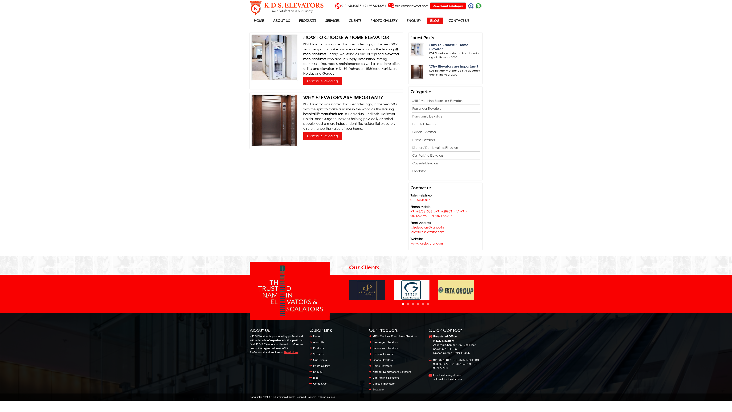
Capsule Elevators (425, 163)
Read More (291, 352)
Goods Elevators (424, 132)
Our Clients (320, 359)
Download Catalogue (448, 6)
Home (259, 21)
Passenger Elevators (426, 108)
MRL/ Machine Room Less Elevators (437, 101)
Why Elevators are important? (343, 97)
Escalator (419, 171)
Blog (434, 21)
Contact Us (320, 383)
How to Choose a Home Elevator (346, 37)
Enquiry (414, 21)
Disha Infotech (327, 397)
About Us (318, 342)
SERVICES (332, 21)
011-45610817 (351, 6)
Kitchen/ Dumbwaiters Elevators (435, 148)
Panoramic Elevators (427, 116)
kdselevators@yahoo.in (427, 227)
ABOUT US (281, 21)
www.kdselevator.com (426, 243)
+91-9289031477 (447, 211)
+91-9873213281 (374, 6)
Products (318, 348)
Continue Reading (322, 81)
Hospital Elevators (424, 124)
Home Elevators (423, 140)
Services (318, 354)
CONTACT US (459, 21)
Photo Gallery (384, 21)
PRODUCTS (307, 21)
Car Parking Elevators (427, 155)
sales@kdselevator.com (412, 6)
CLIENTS (355, 21)
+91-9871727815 (441, 216)
